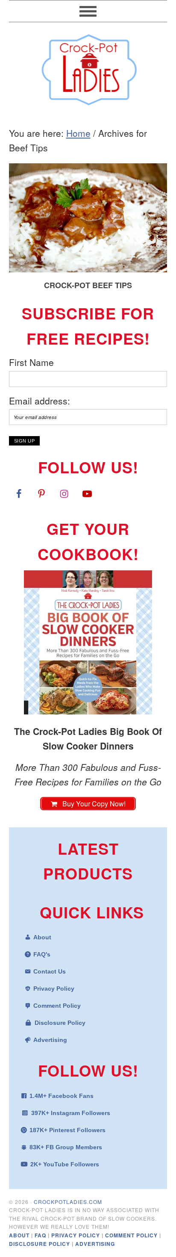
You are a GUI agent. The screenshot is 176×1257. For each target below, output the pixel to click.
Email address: (39, 400)
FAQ (41, 1235)
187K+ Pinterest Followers (67, 1130)
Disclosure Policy (60, 1022)
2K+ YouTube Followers (64, 1164)
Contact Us (49, 971)
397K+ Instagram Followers (70, 1112)
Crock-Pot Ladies (88, 66)
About (42, 937)
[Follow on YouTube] (87, 493)
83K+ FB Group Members (65, 1147)
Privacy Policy (53, 988)
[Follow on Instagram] (64, 493)
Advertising (50, 1039)
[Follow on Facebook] (19, 493)
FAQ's (41, 954)
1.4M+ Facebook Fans (61, 1095)
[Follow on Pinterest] (41, 493)
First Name (31, 362)
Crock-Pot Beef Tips (88, 285)
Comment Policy (57, 1005)
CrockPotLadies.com (68, 1201)
